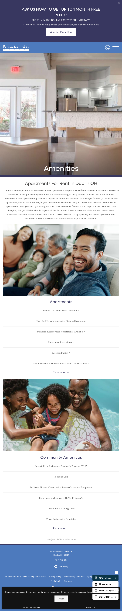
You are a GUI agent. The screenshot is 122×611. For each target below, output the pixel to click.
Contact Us (90, 607)
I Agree (61, 599)
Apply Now (92, 576)
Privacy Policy (55, 576)
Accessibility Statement (74, 576)
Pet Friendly (56, 581)
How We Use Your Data (31, 607)
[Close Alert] (119, 3)
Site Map (68, 581)
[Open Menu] (115, 47)
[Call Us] (107, 47)
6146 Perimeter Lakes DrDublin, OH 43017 (61, 553)
